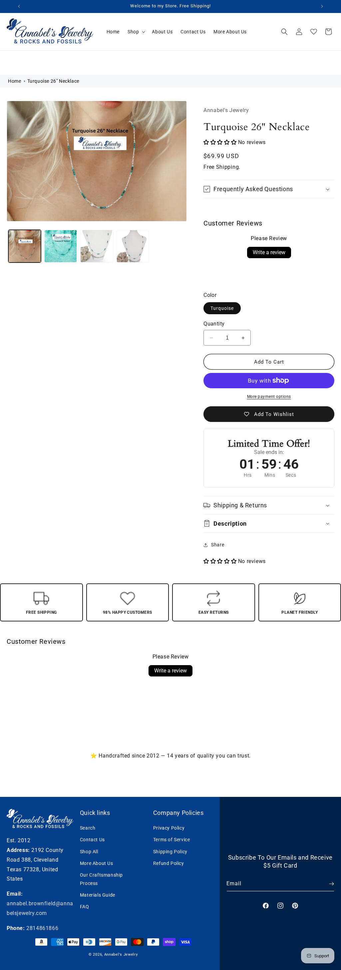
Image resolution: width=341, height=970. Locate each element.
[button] (136, 32)
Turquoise (222, 308)
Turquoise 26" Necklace (53, 81)
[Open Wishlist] (313, 31)
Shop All (89, 851)
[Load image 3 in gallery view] (96, 246)
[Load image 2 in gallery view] (60, 246)
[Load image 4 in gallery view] (133, 246)
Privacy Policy (168, 828)
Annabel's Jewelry (121, 954)
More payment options (269, 396)
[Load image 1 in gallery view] (24, 246)
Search (88, 828)
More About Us (96, 863)
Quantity (213, 324)
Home (14, 81)
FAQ (84, 906)
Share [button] (217, 544)
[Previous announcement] (19, 6)
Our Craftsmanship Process (101, 879)
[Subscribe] (326, 884)
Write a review (269, 252)
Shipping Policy (170, 851)
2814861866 (42, 928)
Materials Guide (97, 895)
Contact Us (92, 839)
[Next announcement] (322, 6)
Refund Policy (168, 863)
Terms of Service (171, 839)
